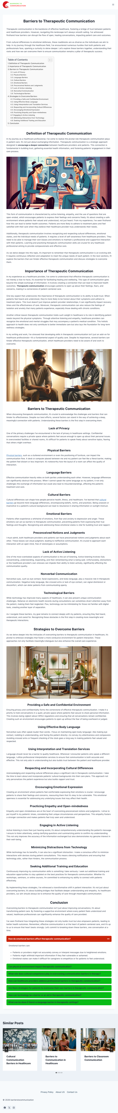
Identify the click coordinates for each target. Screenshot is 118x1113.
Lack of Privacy (19, 72)
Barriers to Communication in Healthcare (56, 1060)
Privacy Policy (47, 1092)
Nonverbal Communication (24, 91)
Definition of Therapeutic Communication (26, 63)
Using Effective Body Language (26, 102)
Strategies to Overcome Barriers (23, 96)
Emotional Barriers (20, 83)
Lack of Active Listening (22, 88)
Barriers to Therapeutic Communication (26, 69)
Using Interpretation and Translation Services (31, 104)
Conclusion (14, 123)
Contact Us (72, 1092)
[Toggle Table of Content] (49, 60)
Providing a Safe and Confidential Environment (30, 99)
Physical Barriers (20, 75)
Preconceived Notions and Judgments (28, 85)
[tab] (56, 1072)
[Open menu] (113, 4)
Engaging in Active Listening (24, 115)
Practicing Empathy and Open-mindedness (30, 112)
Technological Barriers (22, 93)
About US (60, 1092)
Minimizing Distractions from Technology (29, 118)
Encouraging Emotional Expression (27, 110)
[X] (9, 1108)
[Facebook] (5, 1108)
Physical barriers (14, 455)
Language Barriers (21, 77)
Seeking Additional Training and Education (30, 120)
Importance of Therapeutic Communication (28, 66)
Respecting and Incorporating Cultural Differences (33, 107)
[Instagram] (14, 1108)
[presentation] (20, 1039)
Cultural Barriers (20, 80)
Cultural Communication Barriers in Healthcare (18, 1060)
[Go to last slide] (6, 1049)
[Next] (111, 1049)
